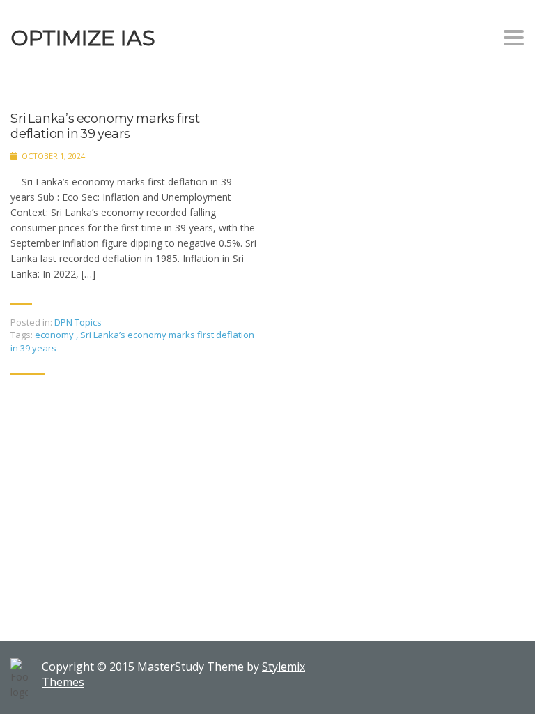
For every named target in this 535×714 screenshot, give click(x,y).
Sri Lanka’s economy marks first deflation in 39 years (105, 127)
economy (55, 334)
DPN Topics (78, 322)
